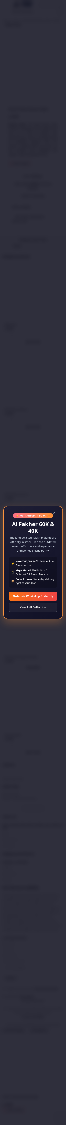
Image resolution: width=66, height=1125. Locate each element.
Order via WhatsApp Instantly (33, 596)
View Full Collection (33, 607)
